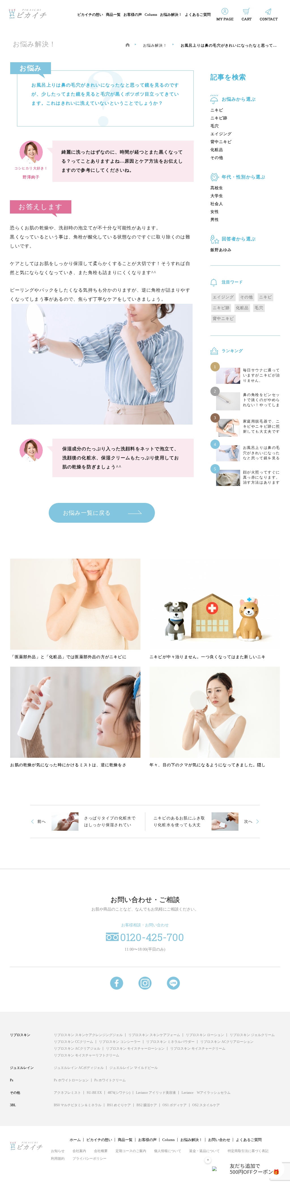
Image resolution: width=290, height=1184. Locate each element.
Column (151, 14)
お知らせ (58, 1151)
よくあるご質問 (198, 14)
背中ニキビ (221, 142)
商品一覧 (113, 14)
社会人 (216, 204)
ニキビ (216, 110)
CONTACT (269, 18)
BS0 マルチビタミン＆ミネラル (77, 1105)
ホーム (75, 1140)
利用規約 (58, 1159)
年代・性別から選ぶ (244, 177)
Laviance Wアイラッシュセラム (206, 1093)
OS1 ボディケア (175, 1105)
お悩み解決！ (171, 14)
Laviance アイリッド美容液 (156, 1093)
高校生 (216, 188)
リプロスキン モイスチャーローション (135, 1048)
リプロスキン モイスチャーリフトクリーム (86, 1055)
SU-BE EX (94, 1093)
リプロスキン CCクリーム (73, 1042)
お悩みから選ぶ (239, 99)
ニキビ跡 (219, 118)
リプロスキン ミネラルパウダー (170, 1042)
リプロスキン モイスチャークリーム (197, 1048)
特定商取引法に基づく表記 (248, 1151)
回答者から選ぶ (239, 238)
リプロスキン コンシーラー (119, 1042)
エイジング (221, 134)
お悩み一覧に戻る (87, 513)
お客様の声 (132, 14)
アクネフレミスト (67, 1093)
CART (247, 18)
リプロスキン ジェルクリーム (252, 1035)
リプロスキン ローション (205, 1035)
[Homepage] (127, 45)
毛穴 (214, 126)
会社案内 (79, 1151)
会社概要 (101, 1151)
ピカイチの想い (90, 14)
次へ (248, 821)
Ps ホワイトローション (71, 1080)
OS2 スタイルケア (206, 1105)
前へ (41, 821)
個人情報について (167, 1151)
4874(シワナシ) (119, 1093)
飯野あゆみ (221, 250)
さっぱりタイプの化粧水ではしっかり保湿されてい (110, 821)
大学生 (216, 196)
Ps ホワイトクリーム (110, 1080)
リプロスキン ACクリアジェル (77, 1048)
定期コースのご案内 (131, 1151)
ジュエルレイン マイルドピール (133, 1068)
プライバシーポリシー (89, 1159)
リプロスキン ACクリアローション (226, 1042)
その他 (216, 158)
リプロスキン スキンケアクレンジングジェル (88, 1035)
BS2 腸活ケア (147, 1105)
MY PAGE (225, 18)
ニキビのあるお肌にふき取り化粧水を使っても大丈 (179, 821)
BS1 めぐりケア (119, 1105)
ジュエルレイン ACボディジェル (79, 1068)
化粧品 (216, 150)
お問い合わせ (219, 1140)
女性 (214, 212)
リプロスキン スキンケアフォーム (154, 1035)
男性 (214, 220)
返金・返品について (204, 1151)
